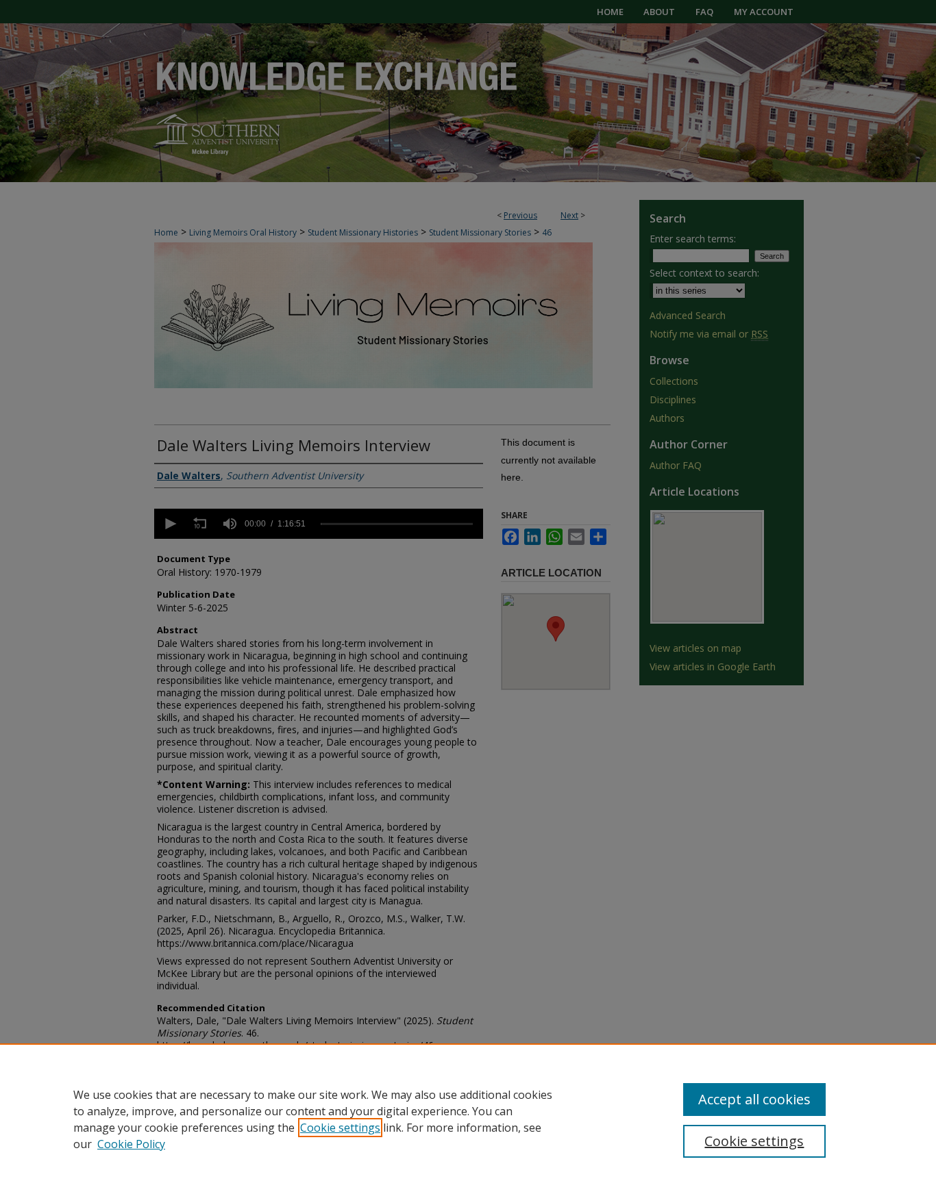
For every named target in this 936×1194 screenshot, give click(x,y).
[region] (468, 1118)
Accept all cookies (754, 1099)
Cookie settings (340, 1127)
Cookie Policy (131, 1144)
